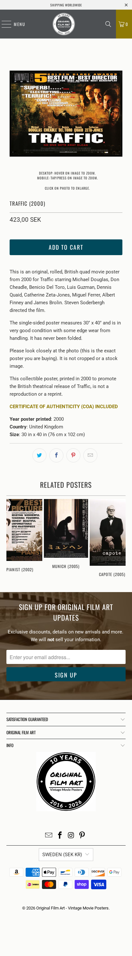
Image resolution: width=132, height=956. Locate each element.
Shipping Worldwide (66, 5)
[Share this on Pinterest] (73, 455)
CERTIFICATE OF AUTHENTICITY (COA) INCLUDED (64, 406)
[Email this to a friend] (90, 455)
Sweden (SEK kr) (62, 854)
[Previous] (14, 115)
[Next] (117, 115)
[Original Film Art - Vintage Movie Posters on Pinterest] (82, 836)
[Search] (108, 24)
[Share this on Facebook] (56, 455)
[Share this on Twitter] (39, 455)
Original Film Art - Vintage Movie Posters (72, 908)
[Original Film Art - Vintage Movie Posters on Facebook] (60, 836)
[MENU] (3, 24)
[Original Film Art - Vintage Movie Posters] (63, 24)
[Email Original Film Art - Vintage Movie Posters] (49, 836)
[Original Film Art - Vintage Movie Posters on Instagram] (71, 836)
